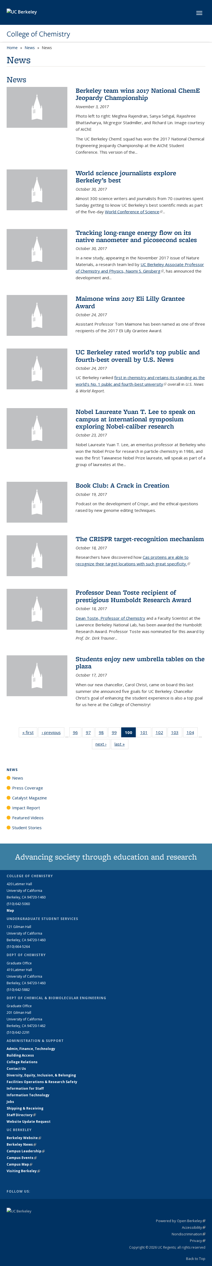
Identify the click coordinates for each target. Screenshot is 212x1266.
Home (12, 47)
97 (90, 734)
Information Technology (28, 1095)
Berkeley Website (24, 1137)
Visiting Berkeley (23, 1171)
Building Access (20, 1055)
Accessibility (193, 1227)
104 (192, 734)
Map (10, 910)
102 (161, 734)
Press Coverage (27, 788)
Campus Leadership (26, 1151)
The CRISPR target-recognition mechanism (140, 538)
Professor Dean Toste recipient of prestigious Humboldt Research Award (133, 596)
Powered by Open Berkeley (180, 1220)
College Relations (22, 1062)
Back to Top (195, 1258)
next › (103, 744)
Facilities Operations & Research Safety (42, 1081)
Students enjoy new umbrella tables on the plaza (140, 662)
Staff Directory (21, 1115)
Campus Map (19, 1164)
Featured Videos (28, 817)
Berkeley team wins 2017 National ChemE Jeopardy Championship (138, 94)
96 (77, 734)
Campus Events (22, 1157)
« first (29, 732)
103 (176, 734)
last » (121, 744)
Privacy (197, 1240)
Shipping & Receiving (25, 1108)
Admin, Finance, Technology (31, 1048)
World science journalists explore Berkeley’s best (126, 176)
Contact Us (16, 1068)
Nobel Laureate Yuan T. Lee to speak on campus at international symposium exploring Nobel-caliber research (135, 418)
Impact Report (26, 807)
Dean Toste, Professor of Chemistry (110, 618)
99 (116, 734)
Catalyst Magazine (29, 797)
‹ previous (53, 732)
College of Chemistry (38, 34)
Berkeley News (21, 1144)
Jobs (10, 1101)
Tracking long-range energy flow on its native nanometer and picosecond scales (136, 236)
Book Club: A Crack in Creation (122, 485)
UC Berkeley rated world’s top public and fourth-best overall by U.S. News (138, 355)
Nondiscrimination (188, 1234)
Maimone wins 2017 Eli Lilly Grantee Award (130, 302)
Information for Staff (25, 1088)
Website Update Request (29, 1121)
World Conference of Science (134, 211)
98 (103, 734)
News (30, 47)
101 (145, 734)
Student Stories (27, 827)
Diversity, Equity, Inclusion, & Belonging (41, 1075)
